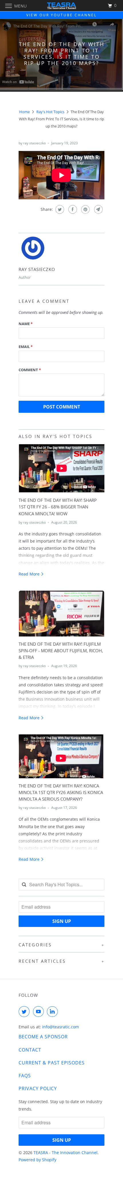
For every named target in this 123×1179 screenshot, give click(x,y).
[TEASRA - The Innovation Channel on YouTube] (39, 1011)
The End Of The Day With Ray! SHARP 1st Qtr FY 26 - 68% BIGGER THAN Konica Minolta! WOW (58, 506)
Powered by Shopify (37, 1159)
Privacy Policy (38, 1088)
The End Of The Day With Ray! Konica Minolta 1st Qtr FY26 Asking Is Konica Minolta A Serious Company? (61, 792)
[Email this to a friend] (98, 209)
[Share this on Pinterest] (85, 209)
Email (26, 346)
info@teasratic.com (60, 1026)
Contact (30, 1050)
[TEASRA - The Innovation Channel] (61, 5)
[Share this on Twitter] (59, 209)
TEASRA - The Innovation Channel (65, 1152)
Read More (30, 574)
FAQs (25, 1075)
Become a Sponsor (43, 1036)
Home (24, 111)
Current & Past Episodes (52, 1063)
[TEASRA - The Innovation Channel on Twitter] (25, 1011)
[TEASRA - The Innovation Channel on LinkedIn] (53, 1011)
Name (26, 323)
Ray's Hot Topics (50, 111)
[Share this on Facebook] (72, 209)
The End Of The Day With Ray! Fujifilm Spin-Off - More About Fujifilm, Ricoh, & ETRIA (61, 650)
